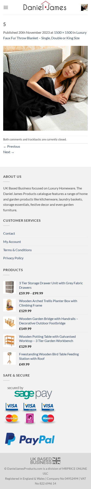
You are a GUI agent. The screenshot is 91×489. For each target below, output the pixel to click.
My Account (12, 242)
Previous (11, 146)
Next (8, 152)
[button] (5, 7)
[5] (45, 88)
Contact (9, 233)
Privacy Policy (13, 258)
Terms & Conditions (17, 250)
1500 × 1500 (63, 32)
